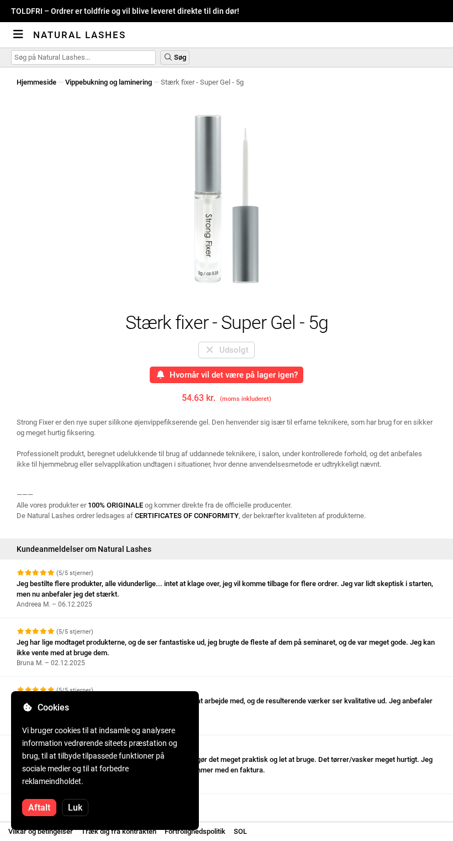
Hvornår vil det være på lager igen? (231, 375)
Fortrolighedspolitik (195, 831)
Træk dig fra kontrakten (118, 831)
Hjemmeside (36, 82)
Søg (179, 57)
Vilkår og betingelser (40, 831)
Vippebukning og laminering (108, 82)
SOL (240, 831)
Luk (75, 807)
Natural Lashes (79, 34)
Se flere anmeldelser (51, 804)
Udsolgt (232, 350)
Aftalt (39, 807)
